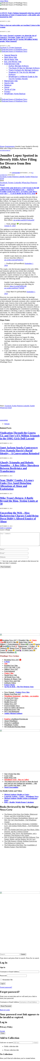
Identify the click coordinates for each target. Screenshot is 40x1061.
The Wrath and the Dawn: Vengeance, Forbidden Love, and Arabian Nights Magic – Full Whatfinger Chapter (21, 826)
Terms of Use (9, 89)
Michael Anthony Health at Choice (16, 794)
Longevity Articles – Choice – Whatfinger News (21, 796)
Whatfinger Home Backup (14, 94)
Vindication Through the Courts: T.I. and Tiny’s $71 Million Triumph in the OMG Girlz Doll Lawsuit (19, 435)
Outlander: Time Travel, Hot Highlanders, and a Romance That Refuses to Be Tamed (20, 834)
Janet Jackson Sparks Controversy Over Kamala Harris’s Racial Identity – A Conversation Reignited (19, 450)
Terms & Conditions (11, 723)
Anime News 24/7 (10, 704)
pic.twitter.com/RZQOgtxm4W (23, 220)
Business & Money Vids (12, 679)
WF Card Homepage (11, 711)
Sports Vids (9, 83)
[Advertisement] (20, 124)
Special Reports (10, 55)
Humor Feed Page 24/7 (12, 694)
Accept (2, 1031)
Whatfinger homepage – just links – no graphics (21, 696)
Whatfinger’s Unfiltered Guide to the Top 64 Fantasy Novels (23, 77)
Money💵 (24, 644)
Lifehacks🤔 (4, 648)
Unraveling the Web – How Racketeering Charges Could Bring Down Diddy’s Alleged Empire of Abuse (19, 517)
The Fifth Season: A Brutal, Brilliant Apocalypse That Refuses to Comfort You (20, 842)
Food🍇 (18, 650)
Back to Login (5, 1010)
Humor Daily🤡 (28, 648)
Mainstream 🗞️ (23, 646)
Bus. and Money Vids (12, 62)
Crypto (30, 644)
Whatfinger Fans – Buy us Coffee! (16, 779)
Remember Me (7, 980)
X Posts (7, 662)
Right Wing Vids (10, 57)
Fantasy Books (9, 685)
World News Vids (11, 59)
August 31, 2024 (10, 226)
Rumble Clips (24, 640)
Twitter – (32, 646)
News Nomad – (17, 692)
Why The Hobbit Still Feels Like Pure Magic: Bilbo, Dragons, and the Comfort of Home (22, 830)
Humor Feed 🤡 (15, 648)
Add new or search (6, 1042)
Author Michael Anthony (19, 66)
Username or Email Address (9, 972)
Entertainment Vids (11, 64)
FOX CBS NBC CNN (12, 667)
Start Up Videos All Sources (14, 708)
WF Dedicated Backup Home (14, 727)
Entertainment (5, 150)
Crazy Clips (8, 776)
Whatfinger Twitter (11, 725)
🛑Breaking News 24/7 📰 (9, 640)
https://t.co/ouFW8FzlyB (18, 286)
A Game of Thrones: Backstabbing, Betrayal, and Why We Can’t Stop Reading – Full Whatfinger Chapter (21, 820)
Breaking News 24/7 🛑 (12, 660)
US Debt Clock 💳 (28, 650)
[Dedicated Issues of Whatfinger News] (13, 50)
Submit (23, 954)
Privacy (7, 91)
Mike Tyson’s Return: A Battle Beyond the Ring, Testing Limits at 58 (19, 501)
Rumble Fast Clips (11, 665)
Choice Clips (8, 673)
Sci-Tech (12, 646)
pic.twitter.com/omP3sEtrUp (13, 260)
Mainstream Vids (11, 81)
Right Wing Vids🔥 (26, 642)
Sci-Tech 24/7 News (11, 698)
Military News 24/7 (11, 669)
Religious (7, 85)
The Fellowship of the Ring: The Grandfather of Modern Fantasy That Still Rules (20, 846)
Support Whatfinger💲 (8, 652)
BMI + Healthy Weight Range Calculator (19, 802)
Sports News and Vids (12, 681)
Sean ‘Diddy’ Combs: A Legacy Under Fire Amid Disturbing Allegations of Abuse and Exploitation (17, 484)
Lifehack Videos (10, 683)
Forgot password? (6, 987)
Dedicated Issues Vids (12, 709)
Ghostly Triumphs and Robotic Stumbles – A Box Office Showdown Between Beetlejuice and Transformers (19, 467)
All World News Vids (11, 677)
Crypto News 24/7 (10, 700)
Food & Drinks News (12, 706)
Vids (5, 664)
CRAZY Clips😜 (12, 642)
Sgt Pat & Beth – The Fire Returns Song (18, 687)
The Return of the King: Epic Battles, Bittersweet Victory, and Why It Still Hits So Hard (20, 815)
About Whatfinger (11, 721)
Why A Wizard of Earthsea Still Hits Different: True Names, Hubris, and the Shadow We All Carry (21, 838)
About (6, 87)
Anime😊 (11, 650)
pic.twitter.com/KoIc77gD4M (14, 288)
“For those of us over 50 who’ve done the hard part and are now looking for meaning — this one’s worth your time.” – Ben (21, 783)
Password (3, 976)
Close (2, 1033)
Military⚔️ (4, 644)
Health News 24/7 (10, 702)
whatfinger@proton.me (16, 719)
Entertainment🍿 (14, 644)
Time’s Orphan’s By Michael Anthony (24, 70)
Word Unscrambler (11, 787)
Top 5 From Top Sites (12, 774)
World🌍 (5, 646)
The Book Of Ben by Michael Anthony (24, 68)
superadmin (16, 172)
